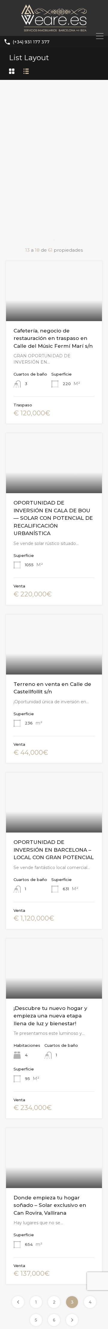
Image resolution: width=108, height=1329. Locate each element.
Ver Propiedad (54, 309)
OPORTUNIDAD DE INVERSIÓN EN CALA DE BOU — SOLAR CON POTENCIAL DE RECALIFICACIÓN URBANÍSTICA (53, 518)
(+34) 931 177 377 (31, 42)
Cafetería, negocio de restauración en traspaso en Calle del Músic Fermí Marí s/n (53, 338)
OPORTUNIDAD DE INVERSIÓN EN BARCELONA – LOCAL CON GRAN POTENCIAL (54, 849)
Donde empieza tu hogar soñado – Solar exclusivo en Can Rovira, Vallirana (50, 1205)
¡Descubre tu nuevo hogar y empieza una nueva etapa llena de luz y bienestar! (50, 1015)
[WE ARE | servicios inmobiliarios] (54, 28)
